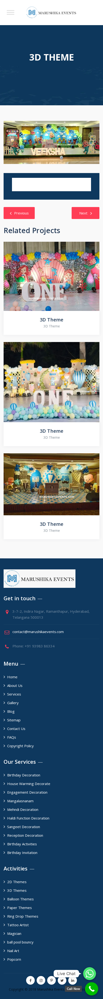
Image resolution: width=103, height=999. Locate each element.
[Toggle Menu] (10, 12)
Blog (11, 711)
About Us (15, 685)
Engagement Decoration (27, 792)
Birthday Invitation (22, 852)
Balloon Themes (20, 899)
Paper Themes (19, 907)
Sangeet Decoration (23, 826)
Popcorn (14, 959)
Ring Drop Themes (22, 916)
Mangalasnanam (20, 800)
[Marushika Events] (51, 12)
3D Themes (17, 890)
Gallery (13, 702)
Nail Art (13, 950)
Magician (14, 933)
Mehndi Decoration (22, 809)
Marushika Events (50, 989)
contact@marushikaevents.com (38, 631)
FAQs (11, 737)
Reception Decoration (25, 835)
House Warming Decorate (28, 783)
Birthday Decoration (23, 775)
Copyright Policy (20, 745)
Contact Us (16, 728)
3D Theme (51, 319)
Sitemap (14, 720)
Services (14, 694)
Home (12, 676)
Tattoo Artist (18, 924)
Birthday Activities (22, 844)
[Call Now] (91, 988)
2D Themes (17, 881)
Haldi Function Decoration (28, 818)
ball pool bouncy (20, 942)
